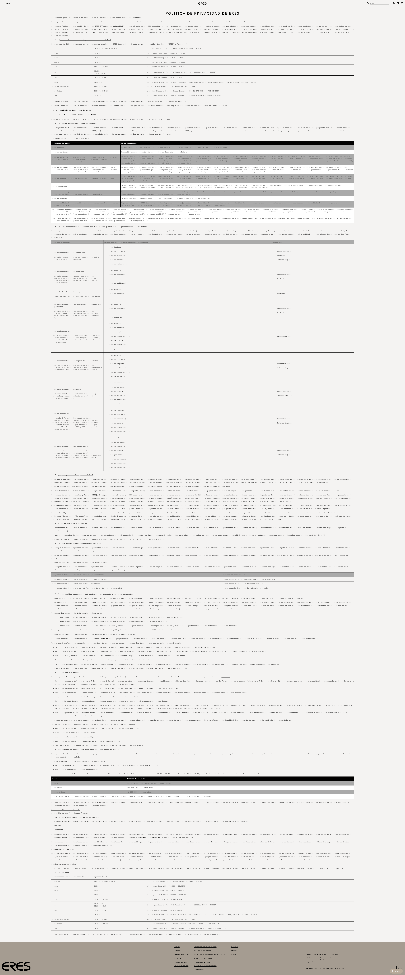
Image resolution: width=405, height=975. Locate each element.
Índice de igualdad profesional (205, 966)
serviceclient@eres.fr (149, 837)
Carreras (177, 950)
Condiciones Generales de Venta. (76, 110)
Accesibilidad (199, 969)
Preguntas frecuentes (181, 954)
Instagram (234, 947)
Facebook (234, 950)
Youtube (233, 954)
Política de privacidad (202, 950)
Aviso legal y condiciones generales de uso (209, 954)
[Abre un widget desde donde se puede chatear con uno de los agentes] (396, 971)
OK (398, 968)
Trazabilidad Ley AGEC (202, 962)
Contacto (177, 947)
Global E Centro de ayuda (203, 958)
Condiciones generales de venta (205, 947)
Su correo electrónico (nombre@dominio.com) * (326, 968)
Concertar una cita (180, 962)
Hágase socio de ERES (181, 966)
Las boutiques (178, 958)
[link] (393, 3)
